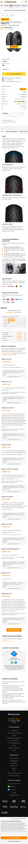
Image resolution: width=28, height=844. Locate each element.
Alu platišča (14, 763)
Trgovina (14, 768)
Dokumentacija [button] (6, 641)
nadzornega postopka (6, 353)
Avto (2, 5)
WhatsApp (12, 786)
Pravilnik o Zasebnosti (14, 747)
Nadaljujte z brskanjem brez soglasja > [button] (19, 818)
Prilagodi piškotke (14, 841)
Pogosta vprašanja (12, 131)
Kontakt (14, 792)
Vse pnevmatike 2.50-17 (8, 120)
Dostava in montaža (14, 775)
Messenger (13, 789)
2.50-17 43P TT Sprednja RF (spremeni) (14, 10)
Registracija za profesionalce (14, 738)
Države (14, 745)
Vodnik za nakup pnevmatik (14, 733)
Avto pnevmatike (14, 758)
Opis (2, 131)
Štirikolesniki (17, 5)
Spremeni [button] (25, 94)
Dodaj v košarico (15, 74)
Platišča (6, 5)
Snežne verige (14, 765)
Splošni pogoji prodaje (14, 743)
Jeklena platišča (14, 760)
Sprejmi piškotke (14, 837)
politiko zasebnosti (6, 695)
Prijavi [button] (4, 375)
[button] (14, 319)
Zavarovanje (14, 730)
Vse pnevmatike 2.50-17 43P (9, 122)
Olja (14, 770)
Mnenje (14, 735)
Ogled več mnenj (14, 630)
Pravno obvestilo (14, 740)
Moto (11, 5)
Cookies (14, 750)
